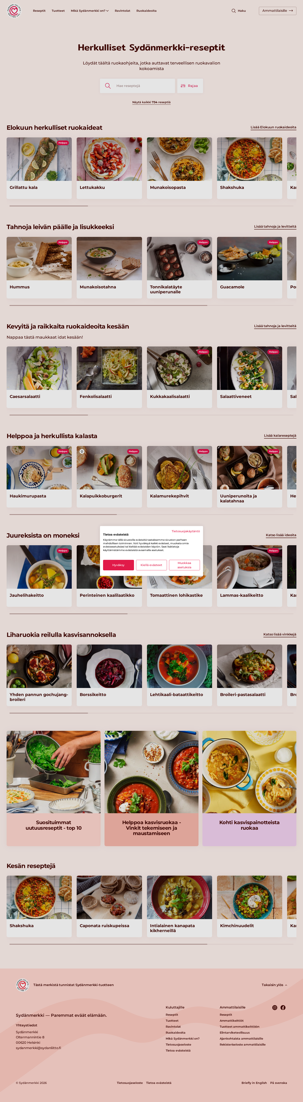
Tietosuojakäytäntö (186, 531)
